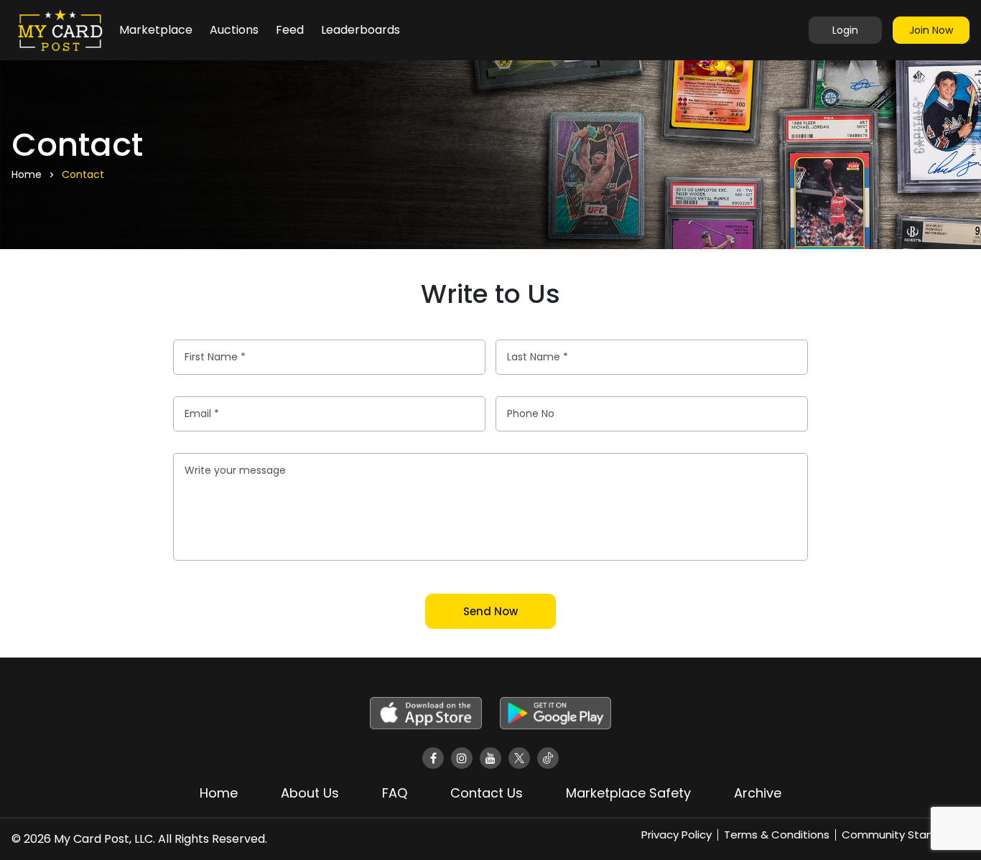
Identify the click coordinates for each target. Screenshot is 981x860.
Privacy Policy (676, 834)
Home (219, 793)
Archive (757, 793)
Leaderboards (360, 30)
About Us (310, 793)
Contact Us (486, 793)
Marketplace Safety (628, 793)
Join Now (931, 30)
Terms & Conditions (776, 834)
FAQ (394, 793)
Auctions (234, 30)
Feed (290, 30)
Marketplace (155, 30)
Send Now (490, 611)
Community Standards (903, 834)
